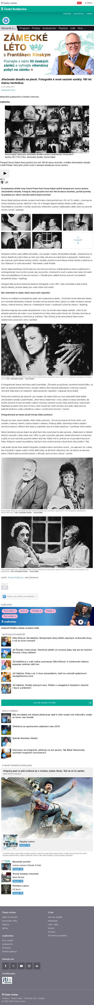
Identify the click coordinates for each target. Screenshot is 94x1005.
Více (81, 28)
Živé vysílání (9, 616)
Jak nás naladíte (55, 917)
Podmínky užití (30, 998)
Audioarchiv (78, 14)
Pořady (36, 28)
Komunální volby (9, 921)
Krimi (22, 611)
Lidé (72, 28)
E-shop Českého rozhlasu (17, 765)
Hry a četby (8, 611)
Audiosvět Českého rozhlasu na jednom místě (20, 628)
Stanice (5, 924)
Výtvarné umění (10, 28)
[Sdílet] (6, 182)
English (42, 998)
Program (67, 14)
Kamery (89, 14)
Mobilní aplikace (9, 951)
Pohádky (35, 611)
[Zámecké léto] (47, 53)
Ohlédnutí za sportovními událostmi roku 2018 (36, 726)
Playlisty (63, 28)
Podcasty (6, 948)
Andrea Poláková (15, 577)
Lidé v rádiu (53, 924)
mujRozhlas (6, 604)
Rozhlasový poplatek (57, 935)
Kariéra (51, 928)
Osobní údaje (16, 998)
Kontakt (51, 932)
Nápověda (52, 921)
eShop (5, 928)
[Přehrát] (4, 173)
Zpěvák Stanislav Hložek (24, 738)
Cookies (5, 998)
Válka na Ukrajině (10, 917)
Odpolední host (8, 90)
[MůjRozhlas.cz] (5, 102)
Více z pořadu (10, 711)
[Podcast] (2, 182)
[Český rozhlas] (9, 3)
